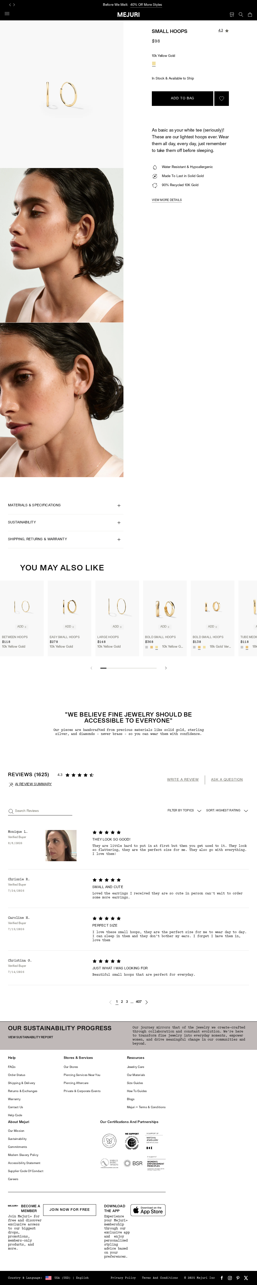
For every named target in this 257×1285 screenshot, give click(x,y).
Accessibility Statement (24, 1163)
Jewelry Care (135, 1067)
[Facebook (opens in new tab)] (222, 1278)
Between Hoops (15, 637)
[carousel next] (14, 5)
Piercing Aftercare (76, 1083)
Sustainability (17, 1139)
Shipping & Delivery (21, 1083)
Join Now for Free (69, 1210)
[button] (110, 1002)
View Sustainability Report (30, 1037)
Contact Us (15, 1107)
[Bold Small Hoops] (165, 607)
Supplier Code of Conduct (25, 1171)
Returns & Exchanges (23, 1091)
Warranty (14, 1099)
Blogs (131, 1099)
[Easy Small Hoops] (69, 607)
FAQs (12, 1067)
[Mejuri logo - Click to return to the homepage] (129, 14)
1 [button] (116, 1002)
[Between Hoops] (22, 607)
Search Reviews (27, 811)
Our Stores (71, 1067)
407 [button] (139, 1002)
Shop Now (150, 5)
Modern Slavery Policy (23, 1155)
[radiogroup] (154, 63)
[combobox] (227, 811)
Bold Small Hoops (160, 637)
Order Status (16, 1075)
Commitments (17, 1147)
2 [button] (122, 1002)
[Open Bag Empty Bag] (250, 15)
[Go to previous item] (91, 668)
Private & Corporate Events (82, 1091)
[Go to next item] (166, 668)
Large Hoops (108, 637)
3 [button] (127, 1002)
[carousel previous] (10, 5)
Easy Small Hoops (65, 637)
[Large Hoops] (117, 607)
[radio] (154, 63)
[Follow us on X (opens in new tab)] (246, 1278)
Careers (13, 1179)
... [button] (132, 1002)
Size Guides (135, 1083)
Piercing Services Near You (82, 1075)
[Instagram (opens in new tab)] (230, 1278)
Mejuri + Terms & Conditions (146, 1107)
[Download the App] (148, 1210)
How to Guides (137, 1091)
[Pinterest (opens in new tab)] (238, 1278)
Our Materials (136, 1075)
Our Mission (16, 1131)
